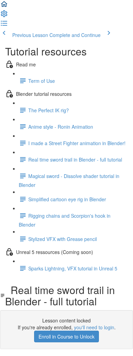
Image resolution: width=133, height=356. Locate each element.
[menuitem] (4, 15)
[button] (4, 6)
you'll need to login (94, 327)
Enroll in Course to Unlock (66, 336)
